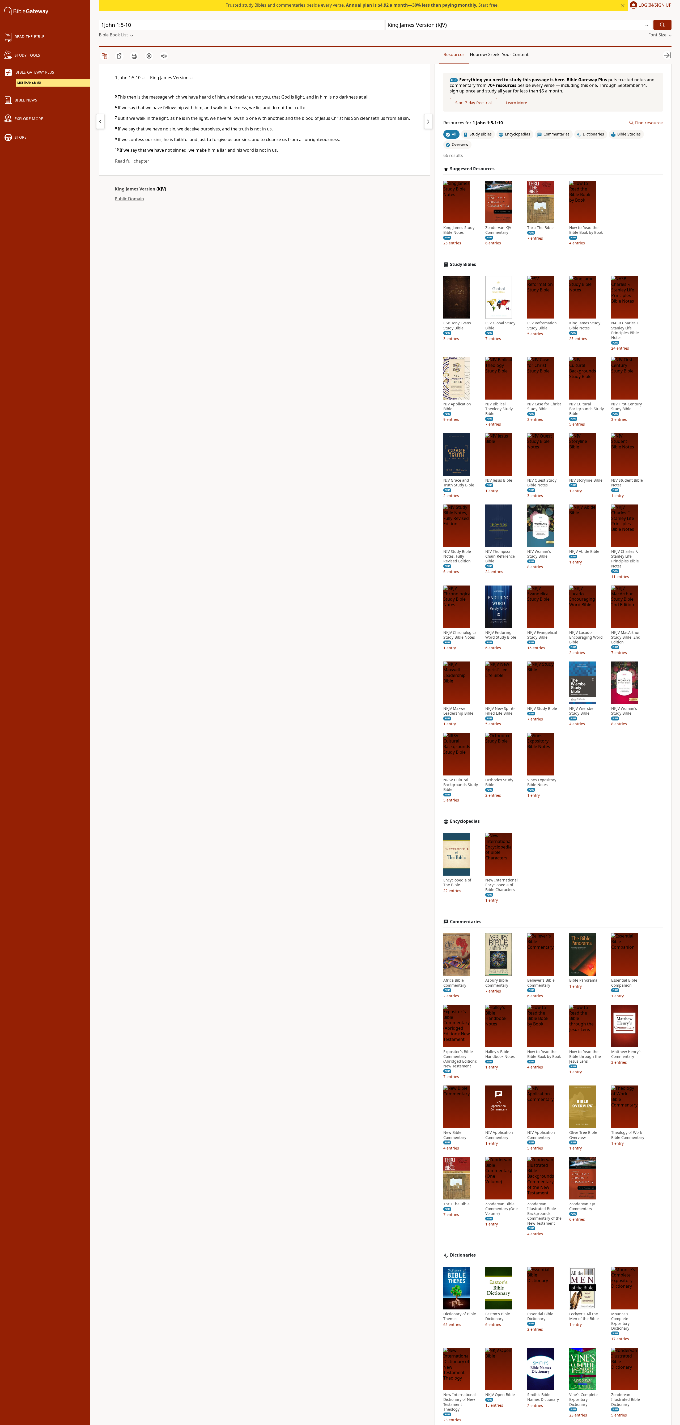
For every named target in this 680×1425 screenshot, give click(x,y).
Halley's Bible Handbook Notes (500, 1054)
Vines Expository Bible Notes (541, 782)
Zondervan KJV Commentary (498, 230)
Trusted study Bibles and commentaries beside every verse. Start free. (362, 5)
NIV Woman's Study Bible (539, 554)
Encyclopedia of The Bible (457, 882)
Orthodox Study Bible (499, 782)
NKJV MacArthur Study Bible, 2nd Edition (625, 637)
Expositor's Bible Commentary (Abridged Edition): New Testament (460, 1059)
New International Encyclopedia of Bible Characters (501, 885)
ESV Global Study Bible (500, 325)
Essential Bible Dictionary (540, 1316)
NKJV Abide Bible (584, 551)
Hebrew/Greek (485, 54)
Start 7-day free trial (473, 102)
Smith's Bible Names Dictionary (543, 1397)
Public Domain (129, 199)
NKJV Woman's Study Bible (624, 711)
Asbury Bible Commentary (496, 982)
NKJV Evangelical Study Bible (542, 635)
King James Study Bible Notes (458, 230)
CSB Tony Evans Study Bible (457, 325)
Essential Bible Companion (624, 982)
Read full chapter (132, 161)
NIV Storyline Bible (585, 480)
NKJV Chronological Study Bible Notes (460, 635)
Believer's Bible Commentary (541, 982)
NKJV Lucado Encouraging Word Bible (586, 637)
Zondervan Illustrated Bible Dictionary (625, 1399)
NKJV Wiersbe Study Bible (581, 711)
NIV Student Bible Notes (627, 482)
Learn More (516, 102)
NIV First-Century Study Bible (626, 406)
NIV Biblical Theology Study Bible (499, 409)
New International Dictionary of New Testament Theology (459, 1402)
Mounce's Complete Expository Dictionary (620, 1321)
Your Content (515, 54)
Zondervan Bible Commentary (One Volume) (501, 1209)
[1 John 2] (428, 121)
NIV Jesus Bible (498, 480)
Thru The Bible (540, 227)
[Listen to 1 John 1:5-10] (164, 56)
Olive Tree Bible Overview (583, 1135)
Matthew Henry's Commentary (626, 1054)
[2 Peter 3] (100, 121)
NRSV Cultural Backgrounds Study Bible (460, 785)
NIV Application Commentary (499, 1135)
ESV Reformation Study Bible (542, 325)
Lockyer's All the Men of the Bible (584, 1316)
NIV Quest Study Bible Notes (541, 482)
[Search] (662, 25)
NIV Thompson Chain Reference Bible (500, 556)
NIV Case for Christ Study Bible (544, 406)
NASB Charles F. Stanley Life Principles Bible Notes (625, 330)
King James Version (135, 189)
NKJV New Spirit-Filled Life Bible (500, 711)
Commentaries (465, 921)
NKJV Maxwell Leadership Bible (458, 711)
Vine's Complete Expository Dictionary (583, 1399)
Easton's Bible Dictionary (497, 1316)
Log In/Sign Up (655, 5)
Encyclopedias (465, 821)
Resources (454, 54)
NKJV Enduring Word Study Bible (500, 635)
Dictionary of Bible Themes (459, 1316)
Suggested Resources (472, 169)
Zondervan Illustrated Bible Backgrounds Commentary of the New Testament (544, 1214)
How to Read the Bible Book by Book (586, 230)
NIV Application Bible (457, 406)
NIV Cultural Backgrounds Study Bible (586, 409)
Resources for (473, 123)
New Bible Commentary (454, 1135)
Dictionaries (463, 1255)
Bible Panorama (583, 980)
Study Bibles (463, 264)
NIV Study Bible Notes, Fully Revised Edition (457, 556)
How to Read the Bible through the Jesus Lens (585, 1056)
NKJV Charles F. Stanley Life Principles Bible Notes (625, 559)
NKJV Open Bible (500, 1394)
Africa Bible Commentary (454, 982)
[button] (650, 5)
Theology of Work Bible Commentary (627, 1135)
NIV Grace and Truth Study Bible (458, 482)
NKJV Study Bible (542, 708)
